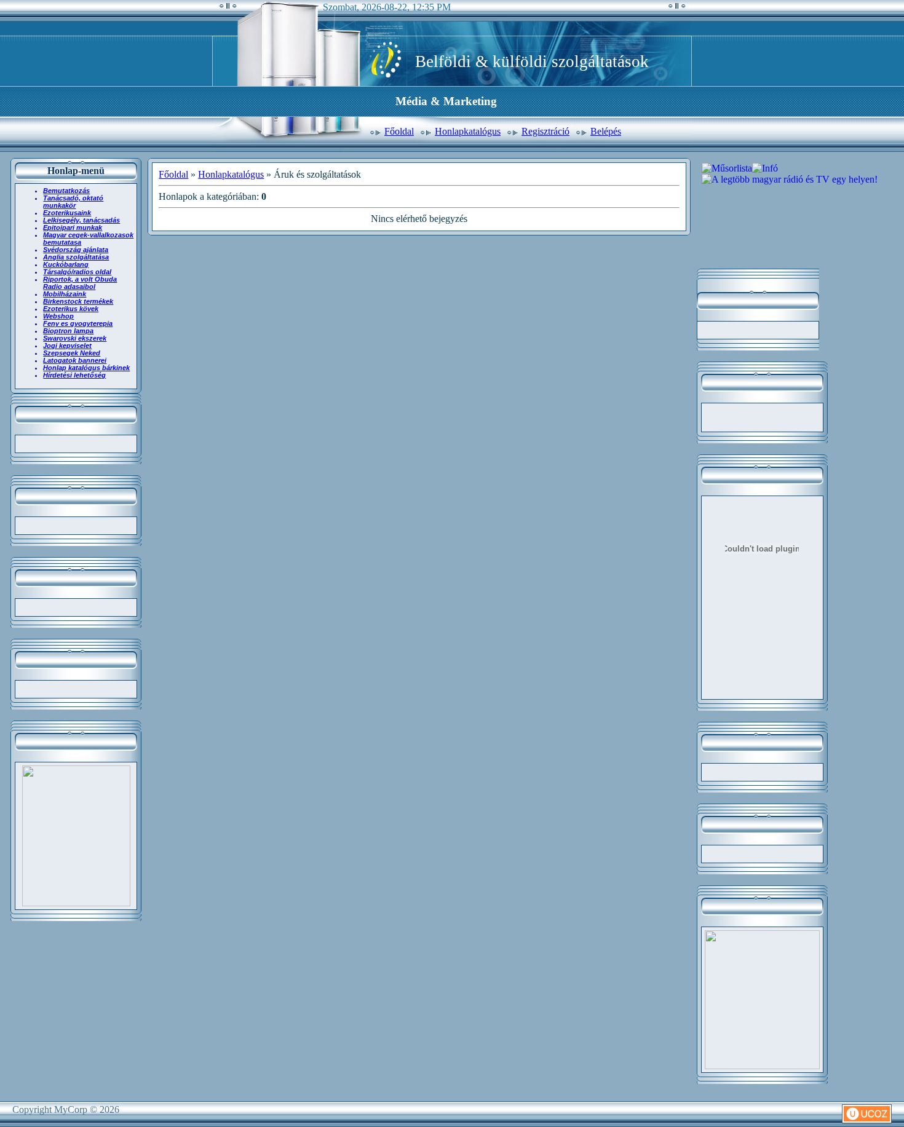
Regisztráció (545, 131)
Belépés (605, 131)
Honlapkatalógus (468, 131)
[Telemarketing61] (762, 1066)
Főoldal (399, 131)
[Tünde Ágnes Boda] (76, 903)
